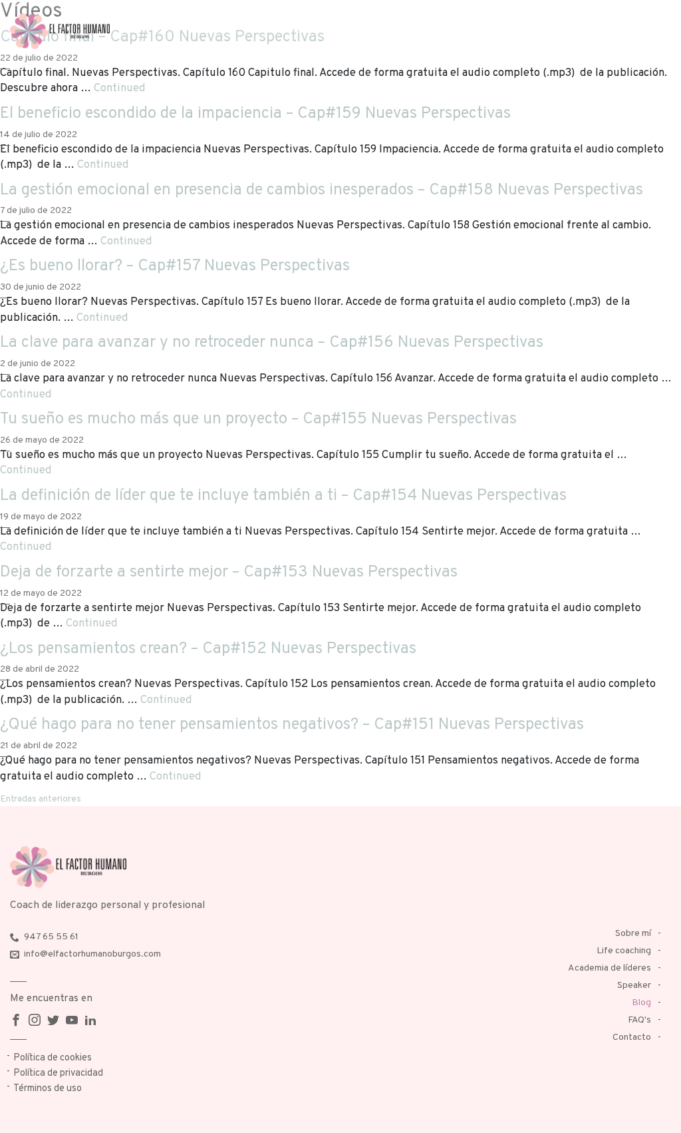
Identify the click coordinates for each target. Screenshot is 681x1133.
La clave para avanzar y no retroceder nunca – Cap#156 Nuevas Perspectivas (271, 343)
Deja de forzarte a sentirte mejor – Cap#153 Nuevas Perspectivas (229, 572)
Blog (641, 1003)
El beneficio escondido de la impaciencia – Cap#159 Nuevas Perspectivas (255, 114)
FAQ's (639, 1020)
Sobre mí (633, 933)
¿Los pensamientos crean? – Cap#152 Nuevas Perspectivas (208, 649)
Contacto (632, 1037)
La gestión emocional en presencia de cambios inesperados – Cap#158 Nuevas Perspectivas (321, 190)
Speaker (634, 985)
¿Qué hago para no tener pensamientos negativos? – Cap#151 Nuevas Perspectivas (292, 725)
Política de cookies (52, 1058)
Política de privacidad (58, 1073)
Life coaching (624, 951)
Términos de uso (47, 1088)
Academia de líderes (609, 968)
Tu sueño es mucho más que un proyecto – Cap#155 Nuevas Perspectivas (258, 419)
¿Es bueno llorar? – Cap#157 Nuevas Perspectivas (175, 266)
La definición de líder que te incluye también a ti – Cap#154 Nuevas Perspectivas (283, 496)
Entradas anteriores (40, 799)
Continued (120, 88)
